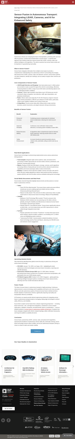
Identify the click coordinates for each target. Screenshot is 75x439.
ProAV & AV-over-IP (52, 390)
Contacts (64, 404)
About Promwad (66, 388)
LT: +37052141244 (6, 400)
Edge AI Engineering (52, 405)
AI (40, 377)
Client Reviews (65, 397)
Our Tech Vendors (38, 405)
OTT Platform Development (51, 395)
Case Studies (65, 390)
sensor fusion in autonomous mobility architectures (38, 309)
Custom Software (24, 397)
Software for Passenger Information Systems (63, 370)
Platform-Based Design (39, 403)
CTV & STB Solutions (53, 392)
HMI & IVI (59, 377)
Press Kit (64, 401)
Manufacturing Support (25, 401)
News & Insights (65, 393)
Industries (36, 388)
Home (15, 7)
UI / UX (67, 376)
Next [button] (73, 366)
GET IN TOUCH (8, 408)
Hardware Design (43, 376)
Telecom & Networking (39, 401)
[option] (10, 366)
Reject (57, 436)
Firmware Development (7, 376)
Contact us (37, 331)
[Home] (5, 2)
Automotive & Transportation (8, 375)
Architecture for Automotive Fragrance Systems (9, 370)
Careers (64, 399)
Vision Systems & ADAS (53, 400)
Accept (52, 436)
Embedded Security (24, 399)
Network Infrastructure (53, 403)
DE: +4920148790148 (7, 399)
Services (22, 388)
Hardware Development (25, 390)
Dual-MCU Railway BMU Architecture (28, 369)
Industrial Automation (39, 396)
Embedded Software (24, 395)
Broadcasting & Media (39, 390)
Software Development (62, 376)
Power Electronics (52, 398)
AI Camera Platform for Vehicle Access (45, 370)
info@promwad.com (7, 404)
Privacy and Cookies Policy (21, 437)
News (18, 7)
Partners (64, 395)
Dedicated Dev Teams (25, 404)
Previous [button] (1, 366)
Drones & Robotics (38, 398)
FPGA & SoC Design (24, 393)
